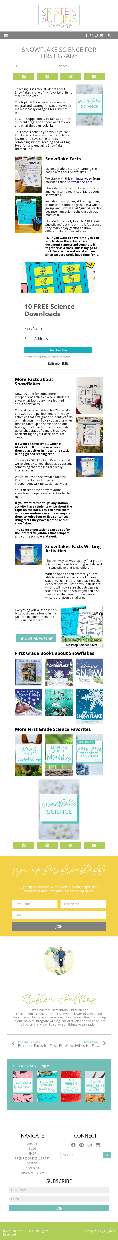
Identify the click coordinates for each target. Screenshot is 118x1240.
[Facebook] (73, 1145)
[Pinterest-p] (91, 35)
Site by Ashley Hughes (99, 1231)
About (32, 1144)
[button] (6, 35)
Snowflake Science (80, 182)
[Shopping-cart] (101, 35)
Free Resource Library (32, 1158)
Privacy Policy (32, 1173)
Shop (32, 1153)
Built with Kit (58, 363)
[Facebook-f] (86, 35)
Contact (32, 1168)
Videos (32, 1163)
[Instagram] (96, 35)
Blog (32, 1148)
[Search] (106, 1155)
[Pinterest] (81, 1145)
